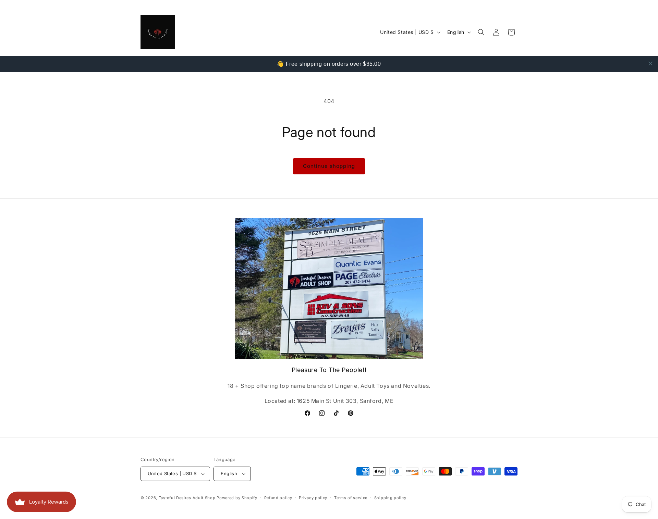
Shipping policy (390, 497)
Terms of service (350, 497)
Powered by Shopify (237, 497)
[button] (481, 32)
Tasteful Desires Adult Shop (188, 497)
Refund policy (278, 497)
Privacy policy (313, 497)
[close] (650, 63)
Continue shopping (329, 166)
